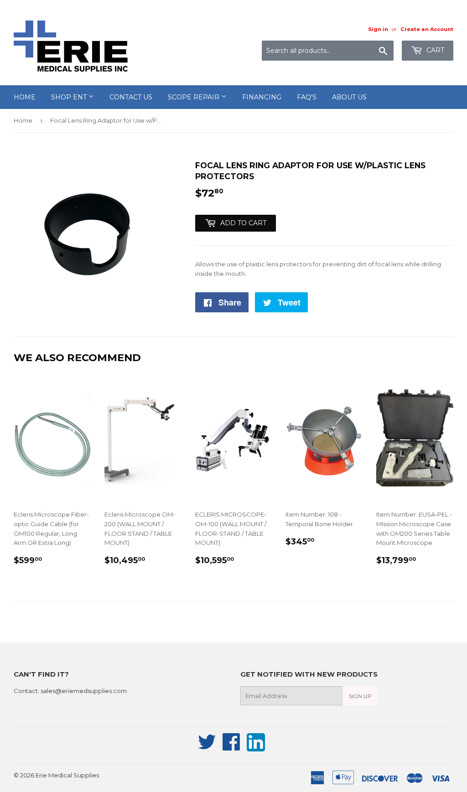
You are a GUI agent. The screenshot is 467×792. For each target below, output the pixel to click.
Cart (434, 50)
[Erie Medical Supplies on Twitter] (207, 747)
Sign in (378, 29)
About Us (349, 97)
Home (25, 97)
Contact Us (130, 97)
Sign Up (360, 696)
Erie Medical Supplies (67, 775)
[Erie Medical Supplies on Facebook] (231, 747)
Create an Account (426, 29)
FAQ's (307, 97)
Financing (261, 97)
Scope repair (194, 97)
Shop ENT (69, 97)
